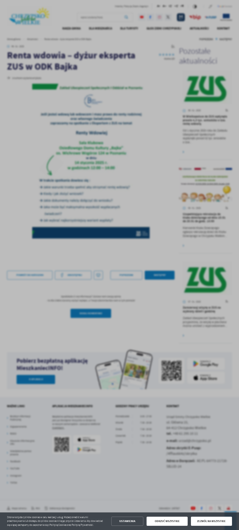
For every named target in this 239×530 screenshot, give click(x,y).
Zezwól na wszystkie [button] (211, 521)
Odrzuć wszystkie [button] (167, 521)
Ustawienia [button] (127, 521)
